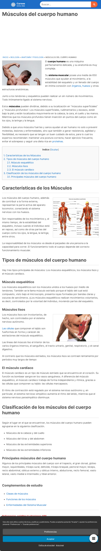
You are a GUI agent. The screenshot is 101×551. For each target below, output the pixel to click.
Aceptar (50, 539)
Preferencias (50, 532)
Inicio (5, 57)
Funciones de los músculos (21, 499)
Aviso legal (60, 545)
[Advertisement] (51, 36)
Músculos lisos (17, 166)
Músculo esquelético (20, 162)
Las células (8, 328)
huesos (86, 85)
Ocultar (54, 149)
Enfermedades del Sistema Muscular (26, 505)
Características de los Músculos (22, 155)
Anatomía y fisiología (32, 57)
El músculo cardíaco (20, 169)
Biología (15, 57)
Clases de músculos (17, 493)
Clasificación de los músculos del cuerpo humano (32, 173)
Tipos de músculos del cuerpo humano (26, 159)
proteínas (57, 141)
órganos (76, 85)
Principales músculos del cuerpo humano (31, 176)
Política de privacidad (47, 545)
